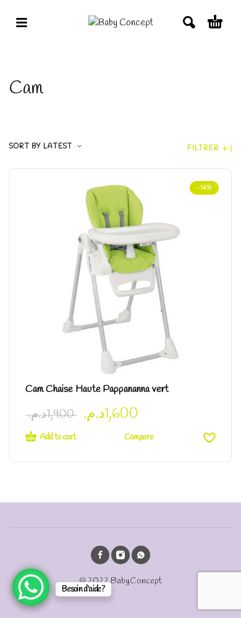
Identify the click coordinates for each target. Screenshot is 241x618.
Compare (139, 437)
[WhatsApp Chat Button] (30, 587)
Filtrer (204, 149)
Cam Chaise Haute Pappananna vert (97, 389)
